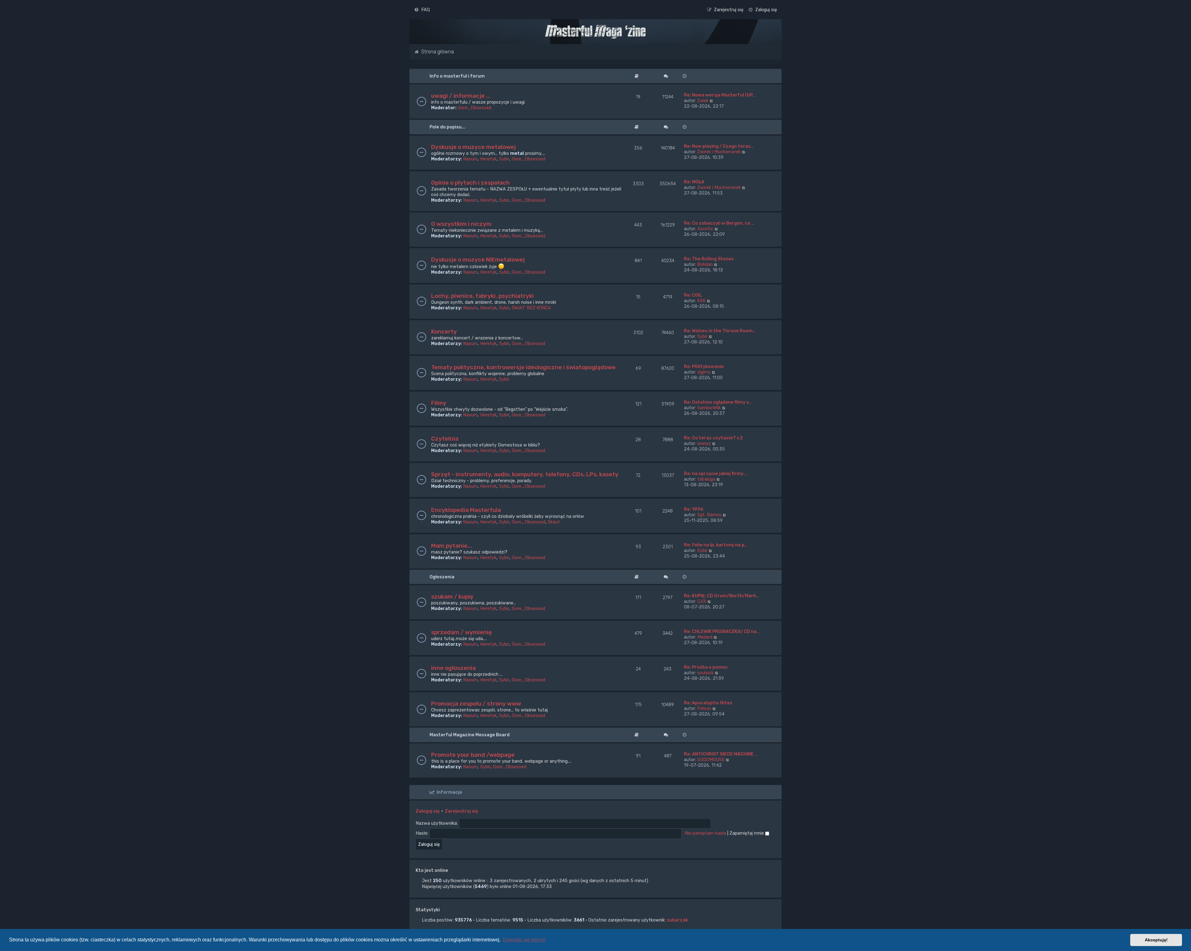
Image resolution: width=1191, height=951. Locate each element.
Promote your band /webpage (473, 754)
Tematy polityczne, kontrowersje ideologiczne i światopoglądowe (523, 367)
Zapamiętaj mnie (747, 833)
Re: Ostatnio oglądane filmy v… (718, 402)
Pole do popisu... (447, 127)
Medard (704, 637)
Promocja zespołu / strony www (476, 703)
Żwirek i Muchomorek (719, 152)
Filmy (438, 402)
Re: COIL (693, 295)
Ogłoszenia (442, 577)
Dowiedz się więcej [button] (524, 939)
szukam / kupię (452, 596)
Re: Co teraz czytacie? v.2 (713, 438)
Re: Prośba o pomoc (706, 667)
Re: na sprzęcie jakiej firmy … (715, 473)
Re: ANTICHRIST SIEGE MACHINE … (721, 754)
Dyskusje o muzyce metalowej (473, 146)
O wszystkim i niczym (461, 223)
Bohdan (705, 264)
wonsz (704, 443)
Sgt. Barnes (709, 515)
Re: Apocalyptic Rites (708, 703)
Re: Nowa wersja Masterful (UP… (720, 95)
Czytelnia (444, 438)
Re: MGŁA (694, 182)
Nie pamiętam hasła (705, 833)
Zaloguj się (427, 811)
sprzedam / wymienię (461, 632)
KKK (701, 300)
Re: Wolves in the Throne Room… (720, 331)
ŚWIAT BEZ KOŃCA (531, 308)
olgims (704, 372)
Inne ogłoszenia (453, 667)
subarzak (677, 920)
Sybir (504, 159)
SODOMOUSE (711, 759)
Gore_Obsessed (474, 107)
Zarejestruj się (461, 811)
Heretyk (488, 159)
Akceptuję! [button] (1156, 939)
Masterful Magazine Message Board (470, 735)
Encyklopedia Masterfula (466, 510)
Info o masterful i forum (457, 76)
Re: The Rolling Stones (709, 259)
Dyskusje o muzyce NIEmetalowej (478, 259)
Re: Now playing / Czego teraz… (719, 146)
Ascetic (705, 228)
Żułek (702, 100)
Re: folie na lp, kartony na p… (715, 545)
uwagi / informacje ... (461, 95)
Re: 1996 (693, 509)
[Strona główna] (595, 31)
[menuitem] (422, 9)
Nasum (470, 159)
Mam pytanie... (451, 545)
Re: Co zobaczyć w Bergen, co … (719, 223)
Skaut (554, 522)
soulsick (705, 672)
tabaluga (706, 479)
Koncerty (444, 331)
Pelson (704, 708)
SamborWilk (709, 407)
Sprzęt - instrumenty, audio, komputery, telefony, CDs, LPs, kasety (524, 474)
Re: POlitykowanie (704, 366)
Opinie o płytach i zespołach (470, 182)
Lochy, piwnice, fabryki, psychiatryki (482, 295)
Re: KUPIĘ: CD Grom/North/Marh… (721, 596)
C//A (701, 601)
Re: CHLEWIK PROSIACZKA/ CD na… (722, 631)
